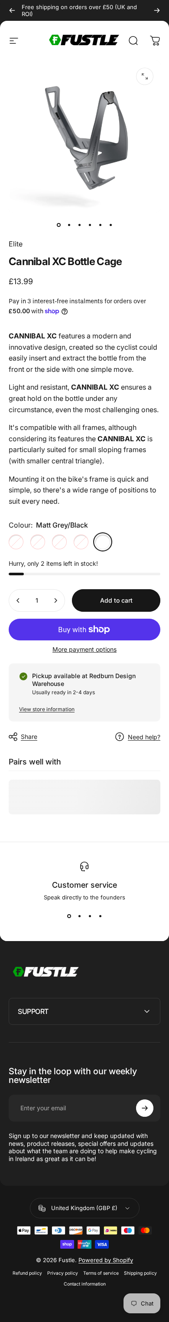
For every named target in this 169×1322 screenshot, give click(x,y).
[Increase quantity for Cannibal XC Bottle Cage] (55, 600)
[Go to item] (58, 225)
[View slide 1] (69, 916)
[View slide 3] (89, 916)
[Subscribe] (144, 1108)
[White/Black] (37, 542)
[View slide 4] (100, 916)
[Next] (156, 10)
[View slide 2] (79, 916)
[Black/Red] (81, 542)
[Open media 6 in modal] (144, 76)
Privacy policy (62, 1273)
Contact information (85, 1284)
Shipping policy (140, 1273)
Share (29, 736)
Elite (16, 243)
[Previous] (12, 10)
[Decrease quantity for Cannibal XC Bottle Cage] (18, 600)
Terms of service (101, 1273)
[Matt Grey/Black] (102, 542)
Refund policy (27, 1273)
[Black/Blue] (59, 542)
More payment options (84, 649)
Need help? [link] (144, 737)
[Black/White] (16, 542)
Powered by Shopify (105, 1259)
